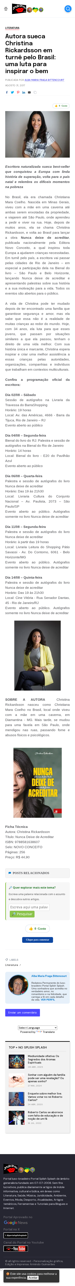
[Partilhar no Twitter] (12, 92)
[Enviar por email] (29, 92)
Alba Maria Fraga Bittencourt (49, 975)
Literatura (12, 28)
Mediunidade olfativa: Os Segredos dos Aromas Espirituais (43, 1059)
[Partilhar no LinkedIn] (23, 92)
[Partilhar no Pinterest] (18, 92)
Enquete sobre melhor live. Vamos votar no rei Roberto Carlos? (45, 1097)
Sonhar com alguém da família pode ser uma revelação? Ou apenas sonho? (46, 1078)
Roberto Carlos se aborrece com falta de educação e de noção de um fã (45, 1116)
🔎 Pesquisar (22, 914)
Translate (49, 1032)
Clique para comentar (37, 939)
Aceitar (33, 1277)
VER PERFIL (48, 999)
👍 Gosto (61, 105)
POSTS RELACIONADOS (31, 873)
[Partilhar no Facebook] (6, 92)
